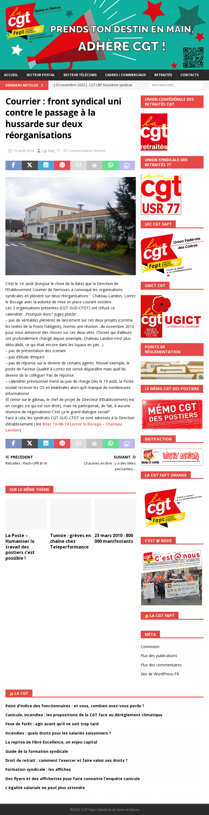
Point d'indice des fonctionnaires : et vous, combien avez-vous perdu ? (74, 705)
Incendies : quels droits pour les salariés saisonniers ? (58, 733)
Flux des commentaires (161, 664)
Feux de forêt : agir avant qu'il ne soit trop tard (52, 723)
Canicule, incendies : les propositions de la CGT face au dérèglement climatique (83, 714)
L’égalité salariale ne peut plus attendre (45, 787)
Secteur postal (40, 75)
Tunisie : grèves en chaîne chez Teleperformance (70, 541)
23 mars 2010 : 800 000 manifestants (113, 538)
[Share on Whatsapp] (111, 165)
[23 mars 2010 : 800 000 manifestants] (115, 514)
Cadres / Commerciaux (125, 75)
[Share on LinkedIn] (46, 165)
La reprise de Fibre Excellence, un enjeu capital (51, 742)
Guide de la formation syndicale (36, 751)
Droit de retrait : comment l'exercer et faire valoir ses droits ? (66, 760)
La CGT (21, 693)
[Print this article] (95, 165)
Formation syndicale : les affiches (38, 769)
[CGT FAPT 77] (104, 66)
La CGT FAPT (162, 615)
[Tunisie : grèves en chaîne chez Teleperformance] (70, 514)
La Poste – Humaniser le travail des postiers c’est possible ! (20, 546)
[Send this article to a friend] (78, 165)
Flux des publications (159, 655)
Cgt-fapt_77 (51, 150)
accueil (11, 75)
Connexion (150, 646)
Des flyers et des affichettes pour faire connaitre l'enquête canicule (72, 778)
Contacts (189, 75)
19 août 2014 (23, 150)
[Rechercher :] (176, 84)
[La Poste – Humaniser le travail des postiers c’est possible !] (26, 514)
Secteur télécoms (80, 75)
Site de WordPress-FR (160, 673)
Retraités (163, 75)
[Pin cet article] (62, 165)
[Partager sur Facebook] (13, 165)
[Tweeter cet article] (30, 165)
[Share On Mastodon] (127, 165)
